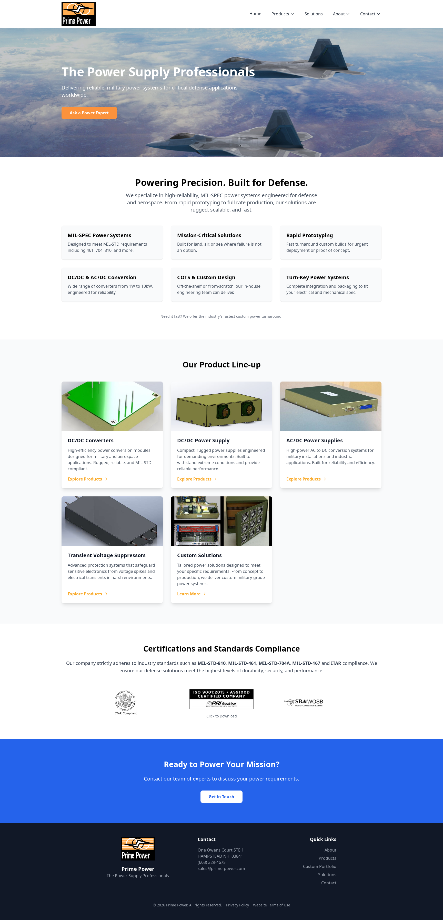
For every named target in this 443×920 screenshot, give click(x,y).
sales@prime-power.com (221, 868)
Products (280, 14)
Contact (367, 14)
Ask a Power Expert (89, 113)
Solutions (314, 14)
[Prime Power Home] (79, 14)
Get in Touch (221, 796)
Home (255, 13)
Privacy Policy (237, 905)
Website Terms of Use (271, 905)
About (339, 14)
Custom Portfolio (319, 866)
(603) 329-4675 (212, 862)
